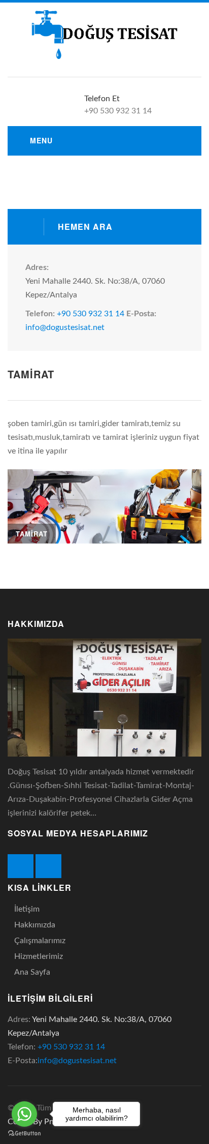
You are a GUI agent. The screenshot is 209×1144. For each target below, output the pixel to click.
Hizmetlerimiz (38, 956)
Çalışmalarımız (39, 941)
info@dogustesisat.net (64, 327)
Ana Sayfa (32, 972)
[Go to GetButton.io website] (24, 1133)
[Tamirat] (104, 506)
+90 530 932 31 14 (90, 314)
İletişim (27, 909)
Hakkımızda (34, 925)
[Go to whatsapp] (24, 1114)
